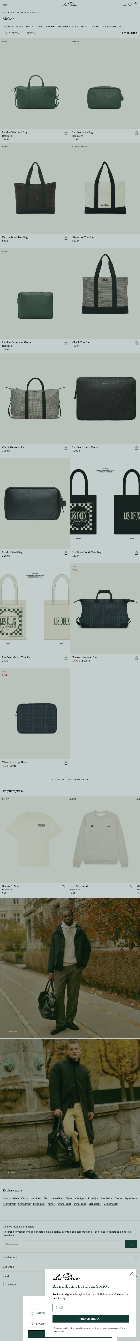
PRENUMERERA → (90, 1318)
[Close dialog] (132, 1273)
